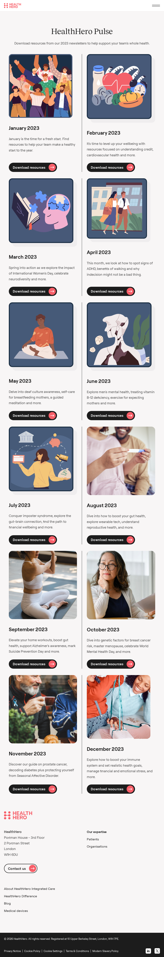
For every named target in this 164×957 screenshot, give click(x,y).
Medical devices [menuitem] (16, 911)
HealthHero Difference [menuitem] (20, 896)
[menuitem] (54, 951)
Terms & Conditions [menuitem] (77, 951)
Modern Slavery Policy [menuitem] (105, 951)
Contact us (17, 868)
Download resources (29, 167)
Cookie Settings (53, 951)
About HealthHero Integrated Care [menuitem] (29, 889)
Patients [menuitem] (93, 839)
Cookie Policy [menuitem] (32, 951)
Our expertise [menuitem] (97, 832)
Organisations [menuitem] (97, 846)
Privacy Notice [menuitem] (12, 951)
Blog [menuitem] (7, 903)
